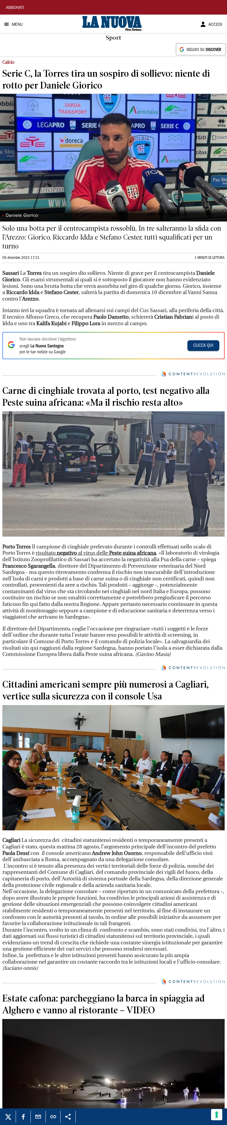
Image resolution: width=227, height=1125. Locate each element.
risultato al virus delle (96, 553)
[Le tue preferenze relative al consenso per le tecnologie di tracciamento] (216, 1114)
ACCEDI (215, 25)
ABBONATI (15, 8)
